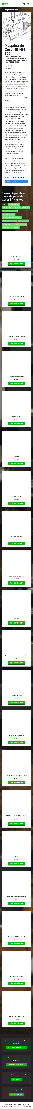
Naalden (17, 208)
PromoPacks (7, 208)
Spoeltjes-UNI (14, 204)
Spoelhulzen (23, 221)
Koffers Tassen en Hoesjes (11, 217)
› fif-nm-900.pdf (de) (12, 181)
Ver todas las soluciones (16, 1065)
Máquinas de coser (11, 10)
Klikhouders (7, 224)
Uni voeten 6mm (8, 214)
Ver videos (16, 1079)
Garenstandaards (20, 224)
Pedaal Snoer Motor (9, 221)
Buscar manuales (16, 1094)
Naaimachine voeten (10, 211)
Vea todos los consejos (16, 1048)
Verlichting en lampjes (10, 227)
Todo (4, 204)
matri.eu (4, 1106)
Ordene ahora (17, 264)
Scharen (26, 208)
